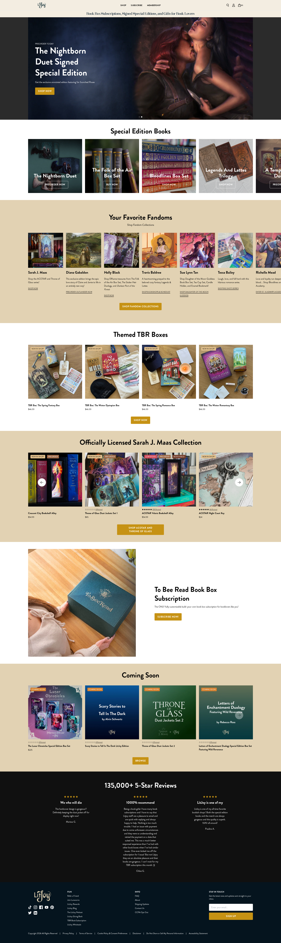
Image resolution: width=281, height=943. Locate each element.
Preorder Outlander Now (79, 292)
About (137, 900)
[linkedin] (35, 913)
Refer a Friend (73, 895)
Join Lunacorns (73, 900)
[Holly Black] (121, 250)
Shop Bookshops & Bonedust (156, 292)
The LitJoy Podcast (75, 912)
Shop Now (109, 295)
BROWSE (140, 760)
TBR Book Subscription (76, 920)
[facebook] (41, 907)
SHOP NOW (33, 288)
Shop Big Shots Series (228, 288)
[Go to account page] (233, 5)
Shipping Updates (142, 904)
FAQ (137, 895)
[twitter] (30, 913)
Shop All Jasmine (93, 85)
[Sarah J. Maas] (45, 250)
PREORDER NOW (64, 85)
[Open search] (227, 5)
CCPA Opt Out (141, 912)
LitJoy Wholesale (74, 924)
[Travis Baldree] (159, 250)
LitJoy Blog (72, 908)
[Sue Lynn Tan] (197, 250)
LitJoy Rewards (73, 904)
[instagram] (35, 907)
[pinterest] (52, 907)
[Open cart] (239, 5)
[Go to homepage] (42, 5)
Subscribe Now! (168, 616)
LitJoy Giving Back (74, 916)
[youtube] (46, 907)
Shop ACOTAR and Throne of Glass (140, 529)
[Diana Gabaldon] (83, 250)
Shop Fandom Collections (140, 306)
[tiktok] (30, 907)
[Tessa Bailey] (235, 250)
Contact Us (139, 908)
